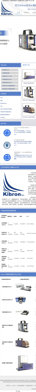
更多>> (15, 134)
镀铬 (1, 100)
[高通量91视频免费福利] (29, 75)
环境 (1, 97)
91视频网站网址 (6, 73)
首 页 (18, 12)
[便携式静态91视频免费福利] (29, 109)
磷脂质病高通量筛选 (5, 114)
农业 (1, 106)
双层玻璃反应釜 (15, 380)
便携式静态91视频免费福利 (8, 88)
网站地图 (18, 391)
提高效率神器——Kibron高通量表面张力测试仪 (23, 153)
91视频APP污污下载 (7, 76)
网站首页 (8, 385)
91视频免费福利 (20, 385)
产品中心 (26, 12)
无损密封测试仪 (21, 382)
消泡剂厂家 (28, 380)
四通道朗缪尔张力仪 (7, 82)
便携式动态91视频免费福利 (8, 85)
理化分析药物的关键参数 (6, 109)
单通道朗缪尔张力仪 (7, 79)
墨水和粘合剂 (3, 103)
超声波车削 (13, 382)
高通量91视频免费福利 (29, 83)
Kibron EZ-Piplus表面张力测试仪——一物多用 (23, 128)
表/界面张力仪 (5, 70)
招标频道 (22, 380)
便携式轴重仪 (29, 382)
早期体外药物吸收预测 (5, 111)
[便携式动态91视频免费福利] (29, 92)
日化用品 (2, 117)
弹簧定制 (8, 382)
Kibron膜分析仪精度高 (19, 140)
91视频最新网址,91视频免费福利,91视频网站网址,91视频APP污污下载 (18, 0)
